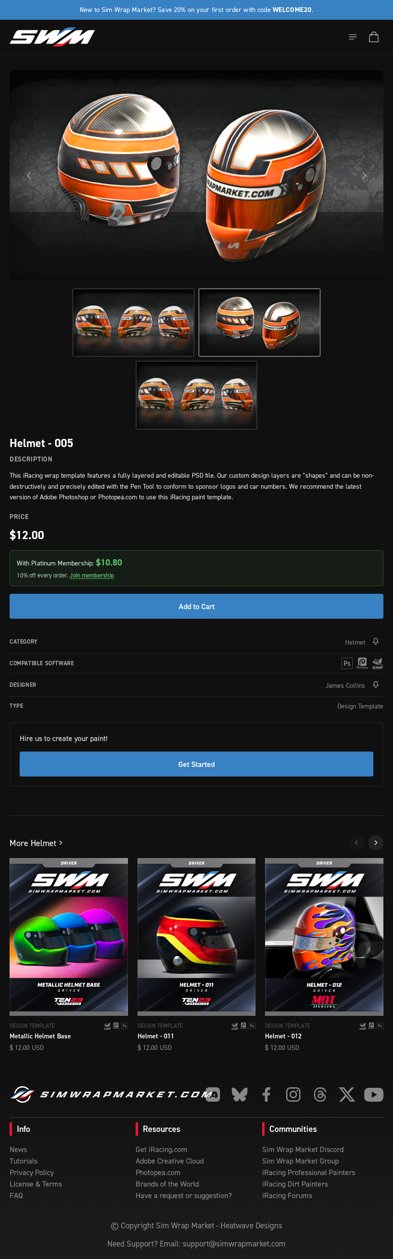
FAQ (16, 1195)
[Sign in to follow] (375, 641)
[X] (347, 1094)
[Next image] (364, 175)
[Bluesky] (239, 1094)
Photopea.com (158, 1172)
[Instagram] (293, 1094)
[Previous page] (356, 842)
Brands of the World (167, 1183)
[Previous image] (28, 175)
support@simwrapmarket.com (234, 1243)
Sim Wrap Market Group (300, 1160)
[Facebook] (266, 1094)
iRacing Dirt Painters (295, 1183)
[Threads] (320, 1094)
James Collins (345, 685)
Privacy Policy (32, 1172)
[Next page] (375, 842)
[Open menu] (352, 37)
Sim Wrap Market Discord (303, 1149)
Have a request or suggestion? (184, 1195)
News (18, 1149)
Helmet (355, 642)
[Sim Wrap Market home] (52, 37)
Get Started (196, 764)
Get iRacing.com (161, 1149)
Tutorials (23, 1160)
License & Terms (36, 1183)
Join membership (91, 575)
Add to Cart (197, 606)
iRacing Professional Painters (308, 1172)
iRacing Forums (287, 1195)
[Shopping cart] (373, 37)
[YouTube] (373, 1094)
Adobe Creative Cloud (170, 1160)
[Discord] (212, 1094)
